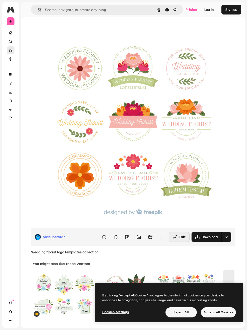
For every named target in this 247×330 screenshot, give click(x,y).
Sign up (231, 9)
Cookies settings (115, 312)
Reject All (181, 312)
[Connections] (10, 303)
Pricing (191, 9)
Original (62, 28)
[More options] (162, 237)
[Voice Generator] (10, 109)
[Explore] (10, 59)
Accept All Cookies (218, 312)
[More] (10, 320)
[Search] (10, 41)
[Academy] (10, 312)
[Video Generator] (10, 101)
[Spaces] (10, 83)
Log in (209, 9)
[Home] (10, 33)
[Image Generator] (10, 92)
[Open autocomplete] (37, 10)
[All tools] (10, 75)
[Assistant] (10, 118)
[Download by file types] (226, 237)
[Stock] (10, 50)
